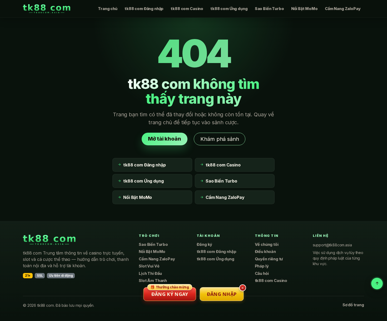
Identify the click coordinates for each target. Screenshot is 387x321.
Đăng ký (204, 244)
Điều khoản (265, 251)
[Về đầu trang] (377, 283)
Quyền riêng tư (269, 259)
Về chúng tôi (267, 244)
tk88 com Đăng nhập (144, 8)
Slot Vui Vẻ (149, 266)
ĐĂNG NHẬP (222, 294)
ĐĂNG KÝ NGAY (169, 292)
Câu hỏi (262, 273)
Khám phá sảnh (219, 139)
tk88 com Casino (187, 8)
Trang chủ (107, 8)
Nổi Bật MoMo (304, 8)
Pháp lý (262, 266)
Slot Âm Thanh (153, 280)
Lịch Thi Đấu (150, 273)
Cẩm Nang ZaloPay (342, 8)
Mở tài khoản (164, 139)
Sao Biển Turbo (269, 8)
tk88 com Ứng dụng (228, 8)
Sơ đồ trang (353, 305)
